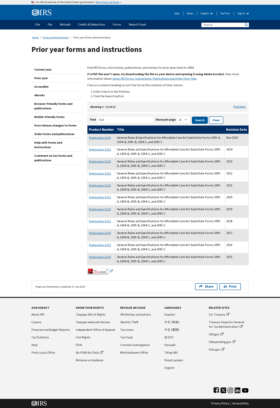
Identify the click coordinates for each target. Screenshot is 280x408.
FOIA (79, 345)
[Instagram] (230, 389)
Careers (36, 322)
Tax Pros (225, 13)
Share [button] (209, 286)
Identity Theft (129, 322)
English (205, 13)
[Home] (41, 11)
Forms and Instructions (56, 37)
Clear (216, 120)
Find (93, 120)
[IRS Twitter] (223, 389)
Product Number (101, 129)
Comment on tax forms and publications (53, 158)
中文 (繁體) (171, 330)
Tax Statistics (40, 337)
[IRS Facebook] (216, 389)
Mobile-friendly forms (49, 117)
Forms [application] (117, 24)
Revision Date (236, 129)
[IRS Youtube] (245, 389)
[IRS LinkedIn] (237, 389)
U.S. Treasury (217, 315)
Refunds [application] (65, 24)
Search (246, 24)
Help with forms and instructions (48, 145)
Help (176, 13)
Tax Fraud (126, 337)
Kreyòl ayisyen (173, 360)
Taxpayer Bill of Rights (91, 315)
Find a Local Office (43, 353)
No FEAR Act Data (87, 353)
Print (233, 286)
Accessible (41, 87)
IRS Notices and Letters (135, 315)
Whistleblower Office (134, 353)
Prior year (41, 78)
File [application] (37, 24)
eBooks (39, 95)
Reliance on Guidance (89, 360)
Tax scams (127, 330)
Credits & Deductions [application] (91, 24)
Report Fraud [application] (137, 24)
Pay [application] (50, 24)
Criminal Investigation (135, 345)
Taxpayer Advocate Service (93, 322)
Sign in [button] (242, 13)
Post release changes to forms (55, 125)
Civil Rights (83, 337)
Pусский (169, 345)
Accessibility (240, 403)
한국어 (169, 337)
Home (35, 37)
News (190, 13)
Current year (43, 70)
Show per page (165, 120)
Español (169, 315)
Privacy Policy (220, 403)
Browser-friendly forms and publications (53, 106)
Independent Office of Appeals (95, 330)
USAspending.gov (220, 342)
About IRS (37, 315)
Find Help (239, 107)
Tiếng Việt (171, 353)
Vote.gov (214, 350)
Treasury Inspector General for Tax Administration (226, 324)
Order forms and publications (54, 134)
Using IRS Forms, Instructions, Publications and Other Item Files (154, 79)
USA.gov (214, 334)
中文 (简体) (171, 322)
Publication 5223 (100, 138)
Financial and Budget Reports (50, 330)
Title (120, 129)
